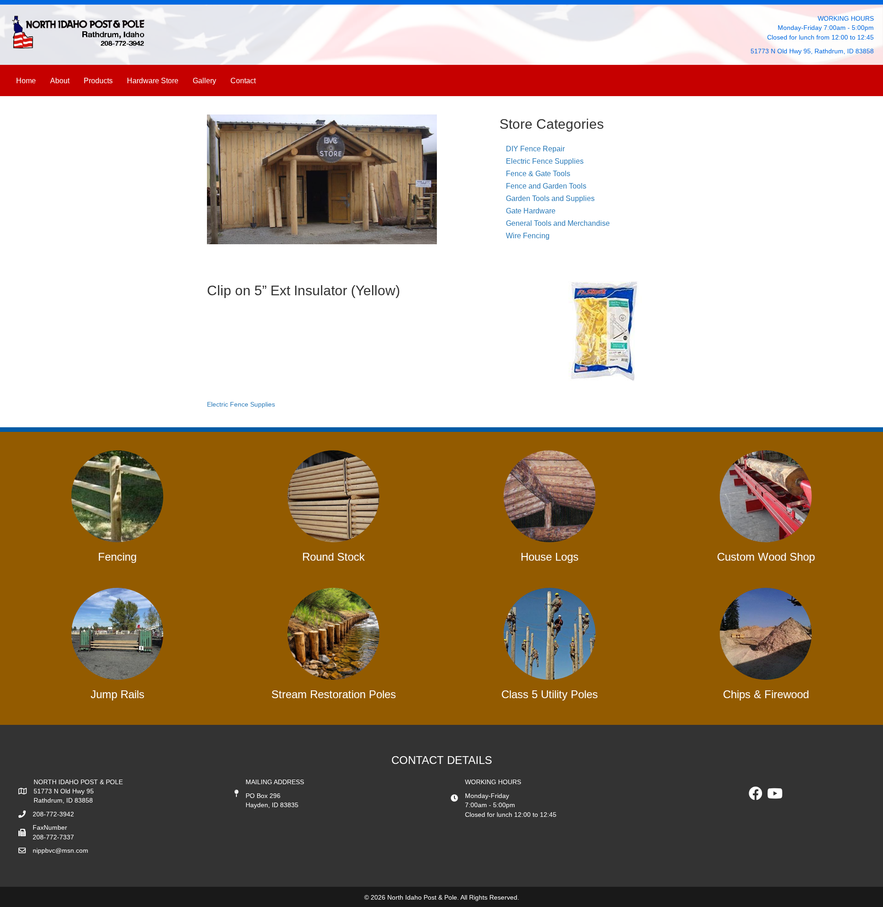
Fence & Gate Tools (538, 174)
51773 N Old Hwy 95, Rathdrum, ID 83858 (812, 51)
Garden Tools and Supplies (550, 198)
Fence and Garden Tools (546, 186)
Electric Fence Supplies (545, 161)
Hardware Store (152, 81)
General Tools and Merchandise (558, 223)
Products (98, 81)
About (59, 81)
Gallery (204, 81)
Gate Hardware (531, 211)
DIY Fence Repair (535, 149)
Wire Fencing (528, 236)
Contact (243, 81)
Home (26, 81)
